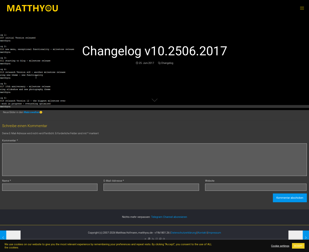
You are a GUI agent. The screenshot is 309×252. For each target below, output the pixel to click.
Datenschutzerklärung (183, 232)
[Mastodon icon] (160, 239)
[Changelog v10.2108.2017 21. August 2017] (298, 238)
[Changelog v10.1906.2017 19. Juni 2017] (10, 238)
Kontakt (202, 232)
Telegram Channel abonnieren (169, 217)
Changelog (167, 63)
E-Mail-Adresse (114, 180)
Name (6, 180)
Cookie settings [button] (280, 246)
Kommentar (10, 140)
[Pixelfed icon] (156, 239)
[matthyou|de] (32, 8)
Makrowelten (31, 112)
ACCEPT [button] (298, 245)
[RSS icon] (153, 239)
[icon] (149, 239)
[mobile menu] (302, 8)
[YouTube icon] (145, 239)
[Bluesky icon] (164, 239)
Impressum (214, 232)
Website (209, 180)
